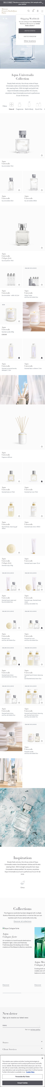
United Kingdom (30, 36)
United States (29, 31)
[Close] (42, 3)
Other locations (30, 41)
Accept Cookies (22, 1083)
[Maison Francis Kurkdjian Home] (9, 11)
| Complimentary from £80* (22, 3)
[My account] (33, 10)
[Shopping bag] (37, 10)
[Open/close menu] (41, 11)
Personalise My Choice (22, 1077)
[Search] (28, 10)
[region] (22, 1071)
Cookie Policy (30, 1072)
